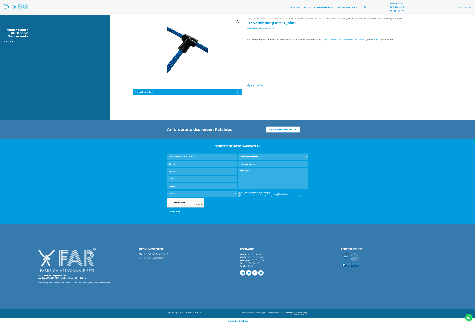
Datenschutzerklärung (255, 192)
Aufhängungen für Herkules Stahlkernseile (358, 18)
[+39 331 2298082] (391, 4)
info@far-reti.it (253, 266)
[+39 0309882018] (391, 7)
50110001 (376, 40)
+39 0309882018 (398, 7)
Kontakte (356, 7)
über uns (308, 7)
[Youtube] (402, 10)
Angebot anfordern (144, 92)
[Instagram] (398, 10)
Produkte (295, 7)
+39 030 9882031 (255, 257)
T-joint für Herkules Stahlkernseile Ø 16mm (343, 40)
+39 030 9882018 (255, 254)
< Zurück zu (8, 41)
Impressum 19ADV (299, 314)
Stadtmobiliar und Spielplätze (270, 18)
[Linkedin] (394, 10)
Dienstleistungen (342, 7)
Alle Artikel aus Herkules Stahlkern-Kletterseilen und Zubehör (311, 18)
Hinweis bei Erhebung (237, 321)
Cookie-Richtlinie (274, 312)
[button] (237, 21)
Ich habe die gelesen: (254, 192)
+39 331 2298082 (398, 3)
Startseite (251, 18)
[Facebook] (391, 10)
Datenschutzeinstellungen (294, 312)
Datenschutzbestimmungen (253, 312)
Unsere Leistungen (325, 7)
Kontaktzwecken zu (281, 194)
